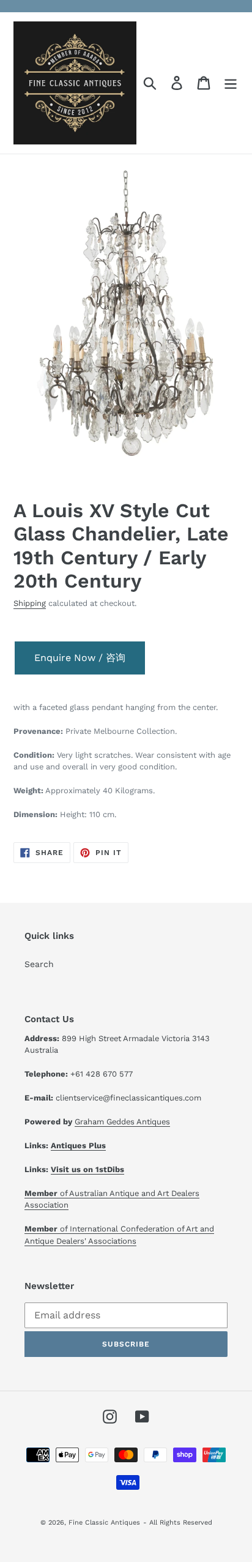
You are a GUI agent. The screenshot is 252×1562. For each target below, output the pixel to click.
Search (39, 964)
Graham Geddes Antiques (122, 1121)
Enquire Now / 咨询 (79, 657)
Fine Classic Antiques (104, 1522)
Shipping (29, 603)
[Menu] (230, 83)
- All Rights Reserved (177, 1522)
